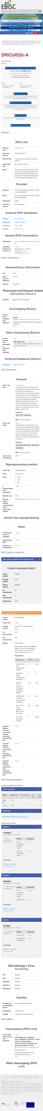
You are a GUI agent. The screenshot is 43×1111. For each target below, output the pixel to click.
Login (36, 1077)
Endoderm (6, 827)
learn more (29, 33)
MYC (18, 483)
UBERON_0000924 (15, 928)
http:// (15, 326)
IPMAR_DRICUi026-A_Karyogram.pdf (27, 1047)
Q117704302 (19, 229)
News (7, 1077)
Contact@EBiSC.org (30, 44)
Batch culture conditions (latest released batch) (18, 559)
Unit (37, 660)
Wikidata (5, 229)
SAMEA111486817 (20, 222)
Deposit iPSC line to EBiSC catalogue (22, 27)
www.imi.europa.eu (15, 1093)
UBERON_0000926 (15, 883)
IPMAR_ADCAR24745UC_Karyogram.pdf (26, 319)
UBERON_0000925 (15, 835)
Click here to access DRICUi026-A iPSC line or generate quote (21, 68)
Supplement (19, 660)
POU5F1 (19, 477)
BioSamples (6, 222)
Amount (30, 660)
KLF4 (18, 481)
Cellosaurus (6, 225)
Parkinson (21, 24)
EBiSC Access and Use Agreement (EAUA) (21, 102)
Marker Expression (9, 789)
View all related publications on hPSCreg (27, 241)
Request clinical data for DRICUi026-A (21, 125)
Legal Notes (28, 1077)
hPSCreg (5, 219)
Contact (13, 1077)
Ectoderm (6, 920)
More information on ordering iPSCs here (20, 73)
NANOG (5, 806)
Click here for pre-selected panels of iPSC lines (21, 16)
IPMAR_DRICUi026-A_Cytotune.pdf (28, 499)
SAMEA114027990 (19, 365)
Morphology (6, 811)
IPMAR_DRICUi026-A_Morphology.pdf (15, 817)
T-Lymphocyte (20, 385)
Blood (17, 423)
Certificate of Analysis (21, 115)
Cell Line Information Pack (21, 93)
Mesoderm (6, 875)
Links (20, 1077)
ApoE (24, 24)
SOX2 (18, 479)
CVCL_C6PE (18, 225)
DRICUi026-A (19, 148)
